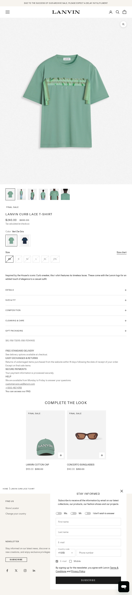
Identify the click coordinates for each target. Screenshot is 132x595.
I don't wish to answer (103, 513)
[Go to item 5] (54, 194)
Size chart (121, 252)
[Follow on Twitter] (16, 570)
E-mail (63, 561)
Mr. (80, 513)
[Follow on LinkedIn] (34, 570)
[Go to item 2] (21, 194)
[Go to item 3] (32, 194)
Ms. (66, 513)
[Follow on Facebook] (7, 570)
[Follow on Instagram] (25, 570)
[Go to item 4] (43, 194)
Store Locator (12, 508)
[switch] (59, 513)
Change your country (16, 513)
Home (5, 489)
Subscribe (88, 580)
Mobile (77, 561)
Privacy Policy (78, 571)
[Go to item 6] (65, 194)
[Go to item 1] (10, 194)
